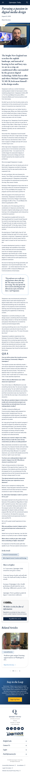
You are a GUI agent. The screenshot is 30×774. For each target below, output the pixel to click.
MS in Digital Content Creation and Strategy (14, 558)
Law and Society (8, 652)
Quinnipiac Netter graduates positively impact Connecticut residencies (14, 594)
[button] (19, 671)
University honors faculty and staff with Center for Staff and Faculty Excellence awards (15, 577)
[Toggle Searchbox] (27, 2)
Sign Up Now (15, 699)
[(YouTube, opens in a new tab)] (22, 728)
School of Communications (10, 554)
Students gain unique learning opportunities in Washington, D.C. (14, 658)
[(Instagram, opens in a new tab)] (18, 728)
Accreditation (21, 765)
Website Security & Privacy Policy (11, 770)
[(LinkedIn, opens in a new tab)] (15, 728)
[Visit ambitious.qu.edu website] (15, 734)
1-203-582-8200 (15, 724)
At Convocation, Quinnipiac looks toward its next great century (13, 569)
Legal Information (7, 768)
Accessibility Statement (9, 765)
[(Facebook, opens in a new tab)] (7, 728)
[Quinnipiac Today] (15, 2)
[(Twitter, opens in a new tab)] (11, 728)
